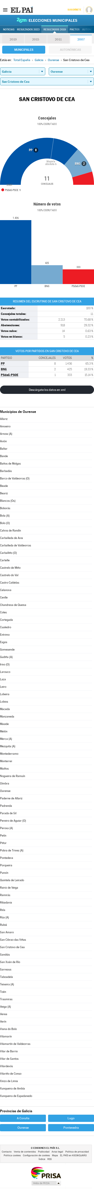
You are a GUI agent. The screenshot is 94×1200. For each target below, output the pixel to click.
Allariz (4, 419)
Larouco (5, 672)
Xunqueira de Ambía (12, 1088)
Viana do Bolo (8, 1029)
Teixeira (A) (7, 984)
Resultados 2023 (28, 29)
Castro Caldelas (9, 582)
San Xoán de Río (10, 962)
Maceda (5, 709)
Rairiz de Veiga (9, 887)
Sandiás (5, 954)
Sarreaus (5, 969)
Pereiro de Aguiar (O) (13, 820)
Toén (3, 991)
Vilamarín (6, 1036)
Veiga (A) (5, 1006)
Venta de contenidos (25, 1151)
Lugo (71, 1118)
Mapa (55, 1155)
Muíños (4, 768)
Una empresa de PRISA (46, 1172)
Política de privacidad (77, 1151)
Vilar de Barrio (9, 1051)
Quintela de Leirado (12, 880)
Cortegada (6, 619)
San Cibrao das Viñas (13, 939)
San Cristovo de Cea (12, 947)
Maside (4, 724)
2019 (13, 39)
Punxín (4, 872)
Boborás (5, 508)
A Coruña (23, 1118)
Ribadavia (6, 902)
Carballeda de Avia (11, 538)
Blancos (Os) (8, 500)
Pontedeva (6, 858)
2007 (81, 39)
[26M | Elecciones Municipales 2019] (47, 20)
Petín (3, 835)
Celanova (5, 590)
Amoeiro (5, 426)
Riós (2, 910)
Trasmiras (6, 999)
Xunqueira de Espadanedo (16, 1096)
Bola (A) (5, 515)
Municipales (23, 49)
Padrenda (6, 805)
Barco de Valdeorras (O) (15, 478)
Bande (4, 456)
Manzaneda (7, 716)
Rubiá (3, 924)
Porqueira (6, 865)
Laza (3, 679)
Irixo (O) (5, 664)
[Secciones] (5, 9)
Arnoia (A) (6, 433)
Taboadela (6, 977)
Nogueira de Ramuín (12, 776)
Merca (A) (6, 738)
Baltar (3, 448)
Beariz (4, 493)
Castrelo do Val (9, 575)
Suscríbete (74, 9)
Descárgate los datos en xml (47, 389)
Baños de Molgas (10, 463)
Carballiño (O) (8, 552)
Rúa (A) (4, 917)
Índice (42, 1159)
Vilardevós (6, 1066)
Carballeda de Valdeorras (15, 545)
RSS (49, 1159)
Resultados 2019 (55, 29)
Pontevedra (71, 1127)
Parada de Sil (8, 813)
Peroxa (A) (6, 828)
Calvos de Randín (10, 530)
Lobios (4, 701)
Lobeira (4, 694)
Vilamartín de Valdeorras (15, 1044)
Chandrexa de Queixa (13, 605)
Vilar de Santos (9, 1058)
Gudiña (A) (6, 657)
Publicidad (43, 1151)
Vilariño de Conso (10, 1073)
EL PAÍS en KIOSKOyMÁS (73, 1155)
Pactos (75, 29)
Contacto (7, 1151)
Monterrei (6, 761)
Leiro (3, 686)
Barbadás (6, 471)
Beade (4, 486)
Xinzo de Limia (9, 1081)
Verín (3, 1021)
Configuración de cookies (36, 1155)
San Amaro (7, 932)
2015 (35, 39)
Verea (3, 1014)
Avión (3, 441)
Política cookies (12, 1155)
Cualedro (5, 627)
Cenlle (4, 597)
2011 (58, 39)
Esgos (3, 642)
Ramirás (5, 895)
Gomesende (7, 649)
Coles (3, 612)
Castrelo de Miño (10, 567)
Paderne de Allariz (11, 798)
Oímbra (4, 783)
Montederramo (9, 753)
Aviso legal (57, 1151)
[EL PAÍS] (21, 9)
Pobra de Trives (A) (11, 850)
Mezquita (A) (7, 746)
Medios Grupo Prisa (46, 1183)
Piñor (3, 843)
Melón (3, 731)
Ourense (5, 791)
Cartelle (5, 560)
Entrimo (5, 634)
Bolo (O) (5, 523)
